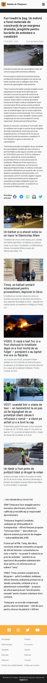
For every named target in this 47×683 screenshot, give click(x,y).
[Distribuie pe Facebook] (15, 197)
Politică (27, 639)
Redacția (5, 660)
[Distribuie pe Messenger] (21, 197)
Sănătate (5, 650)
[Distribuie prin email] (34, 197)
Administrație (7, 645)
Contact (27, 660)
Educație (5, 655)
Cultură (27, 650)
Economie (28, 645)
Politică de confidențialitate (12, 665)
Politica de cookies (31, 665)
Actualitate (6, 639)
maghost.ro (23, 680)
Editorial (27, 655)
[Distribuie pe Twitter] (40, 197)
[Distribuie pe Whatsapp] (27, 197)
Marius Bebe (38, 41)
